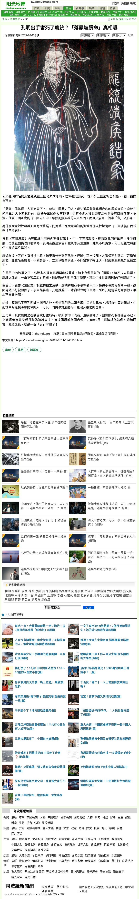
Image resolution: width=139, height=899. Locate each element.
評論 (58, 8)
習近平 (89, 591)
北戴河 (107, 595)
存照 (112, 828)
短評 (81, 828)
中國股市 (40, 595)
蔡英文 (26, 599)
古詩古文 (27, 15)
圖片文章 (43, 850)
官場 (113, 817)
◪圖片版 (123, 19)
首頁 (37, 8)
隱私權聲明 (127, 887)
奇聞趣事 (104, 860)
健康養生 (21, 12)
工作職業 (93, 12)
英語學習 (75, 15)
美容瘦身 (14, 15)
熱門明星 (51, 855)
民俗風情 (30, 866)
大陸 (42, 817)
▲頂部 (83, 891)
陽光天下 (118, 871)
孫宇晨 (79, 591)
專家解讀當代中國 (57, 871)
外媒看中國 (34, 828)
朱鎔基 (16, 591)
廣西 (25, 591)
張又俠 (127, 591)
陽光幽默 (105, 871)
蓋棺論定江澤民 (34, 871)
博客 (112, 8)
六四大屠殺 (114, 591)
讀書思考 (63, 15)
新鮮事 (80, 8)
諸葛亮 (34, 349)
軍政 (22, 817)
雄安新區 (87, 595)
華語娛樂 (37, 855)
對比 (104, 828)
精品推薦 (104, 855)
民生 (120, 817)
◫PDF (132, 19)
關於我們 (84, 887)
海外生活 (69, 12)
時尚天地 (90, 860)
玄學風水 (81, 12)
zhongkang (43, 333)
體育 (14, 822)
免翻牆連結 (128, 3)
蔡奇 (18, 599)
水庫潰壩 (21, 595)
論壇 (102, 8)
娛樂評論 (90, 855)
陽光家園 (17, 877)
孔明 (20, 349)
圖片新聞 (123, 15)
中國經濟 (100, 591)
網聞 (97, 817)
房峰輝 (9, 599)
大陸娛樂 (24, 855)
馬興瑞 (53, 591)
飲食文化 (24, 860)
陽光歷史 (92, 871)
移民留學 (77, 860)
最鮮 (14, 860)
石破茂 (68, 595)
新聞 (47, 8)
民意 (119, 828)
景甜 (38, 591)
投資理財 (39, 15)
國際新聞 (66, 817)
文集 (66, 828)
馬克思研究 (78, 871)
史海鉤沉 (33, 12)
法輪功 (9, 595)
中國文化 (118, 12)
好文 (89, 828)
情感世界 (37, 860)
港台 (29, 822)
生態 (22, 822)
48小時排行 (14, 615)
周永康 (45, 599)
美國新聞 (32, 817)
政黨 (74, 828)
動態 (58, 828)
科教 (105, 817)
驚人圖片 (17, 871)
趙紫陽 (36, 599)
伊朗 (8, 591)
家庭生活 (45, 12)
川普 (45, 591)
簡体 (116, 3)
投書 (97, 828)
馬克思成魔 (66, 591)
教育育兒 (105, 12)
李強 (60, 595)
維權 (128, 817)
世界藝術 (87, 15)
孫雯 (77, 595)
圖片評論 (17, 833)
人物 (90, 817)
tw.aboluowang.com (44, 1)
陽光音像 (30, 877)
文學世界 (99, 15)
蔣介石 (97, 595)
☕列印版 (113, 19)
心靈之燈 (57, 12)
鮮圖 (40, 866)
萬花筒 (116, 860)
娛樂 (92, 8)
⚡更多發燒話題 (15, 584)
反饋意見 (98, 887)
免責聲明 (111, 887)
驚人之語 (48, 828)
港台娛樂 (64, 855)
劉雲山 (127, 595)
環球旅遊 (17, 866)
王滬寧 (51, 595)
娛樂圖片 (117, 855)
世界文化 (51, 15)
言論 (22, 828)
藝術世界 (130, 12)
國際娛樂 (77, 855)
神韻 (31, 591)
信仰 (37, 822)
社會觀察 (51, 860)
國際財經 (79, 817)
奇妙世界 (127, 860)
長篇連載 (111, 15)
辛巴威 (117, 595)
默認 (131, 35)
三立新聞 (67, 333)
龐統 (8, 349)
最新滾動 (8, 12)
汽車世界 (64, 860)
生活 (68, 8)
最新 (14, 817)
